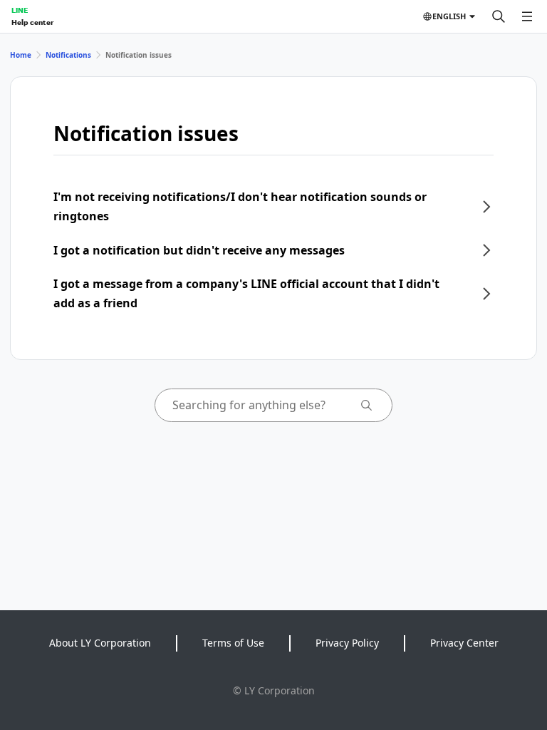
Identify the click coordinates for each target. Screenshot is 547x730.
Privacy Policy (347, 642)
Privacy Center (464, 642)
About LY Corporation (100, 642)
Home (20, 55)
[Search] (498, 16)
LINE (19, 10)
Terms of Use (233, 642)
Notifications (68, 55)
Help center (32, 22)
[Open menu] (527, 16)
